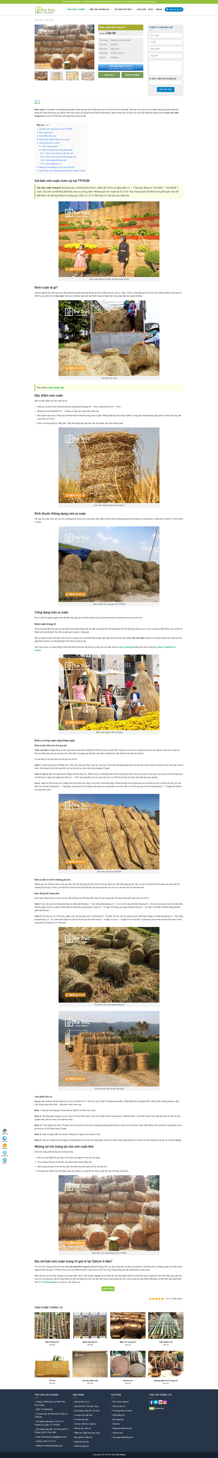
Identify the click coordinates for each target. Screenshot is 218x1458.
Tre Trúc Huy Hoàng (46, 1282)
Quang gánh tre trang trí (166, 1380)
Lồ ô (88, 1402)
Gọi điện (4, 1148)
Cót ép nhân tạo (90, 1380)
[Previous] (39, 42)
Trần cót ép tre (118, 1406)
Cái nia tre (128, 1380)
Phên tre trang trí (81, 1446)
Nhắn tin (4, 1163)
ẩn (47, 125)
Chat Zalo (5, 1141)
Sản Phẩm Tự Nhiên (76, 9)
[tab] (37, 103)
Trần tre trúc (117, 1433)
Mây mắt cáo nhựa (92, 1433)
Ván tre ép (78, 1428)
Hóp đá (88, 1410)
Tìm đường (4, 1134)
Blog (150, 9)
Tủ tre (52, 1380)
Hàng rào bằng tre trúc (122, 1428)
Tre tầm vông (92, 1406)
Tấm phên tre (166, 1342)
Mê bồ (85, 1424)
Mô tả (37, 103)
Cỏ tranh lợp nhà (81, 1419)
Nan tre (89, 1437)
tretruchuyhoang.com (53, 1446)
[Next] (90, 42)
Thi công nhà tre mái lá (122, 1410)
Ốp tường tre (118, 1419)
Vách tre (116, 1424)
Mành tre (78, 1433)
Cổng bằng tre (118, 1415)
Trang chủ (39, 20)
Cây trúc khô (79, 1406)
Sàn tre (88, 1428)
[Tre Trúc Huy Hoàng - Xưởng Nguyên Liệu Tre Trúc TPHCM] (45, 9)
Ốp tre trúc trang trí (120, 1402)
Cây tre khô (79, 1402)
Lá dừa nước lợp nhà (83, 1415)
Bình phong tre (90, 1342)
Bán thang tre (52, 1342)
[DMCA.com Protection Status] (156, 1408)
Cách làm (141, 9)
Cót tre (77, 1424)
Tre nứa (96, 1410)
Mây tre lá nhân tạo (99, 9)
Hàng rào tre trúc (81, 1441)
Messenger (4, 1155)
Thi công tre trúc (123, 9)
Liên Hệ (159, 9)
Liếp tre (92, 1424)
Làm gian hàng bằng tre (122, 1437)
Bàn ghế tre (79, 1437)
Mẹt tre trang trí (128, 1342)
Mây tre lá (49, 20)
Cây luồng (78, 1410)
